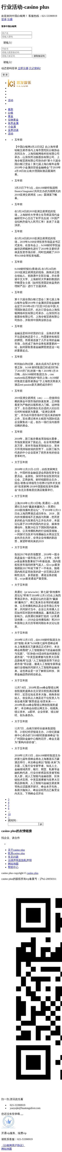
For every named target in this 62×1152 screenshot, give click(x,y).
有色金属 (13, 123)
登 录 (5, 74)
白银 (10, 112)
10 (9, 814)
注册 (10, 19)
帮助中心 (13, 867)
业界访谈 (13, 130)
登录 (4, 19)
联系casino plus (16, 853)
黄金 (10, 116)
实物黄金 (13, 119)
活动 (10, 133)
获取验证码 (39, 56)
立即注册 (23, 68)
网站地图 (13, 863)
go (41, 824)
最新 (10, 109)
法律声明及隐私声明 (20, 860)
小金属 (12, 126)
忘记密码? (35, 68)
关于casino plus (16, 849)
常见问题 (13, 856)
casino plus (32, 873)
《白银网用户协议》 (13, 1145)
